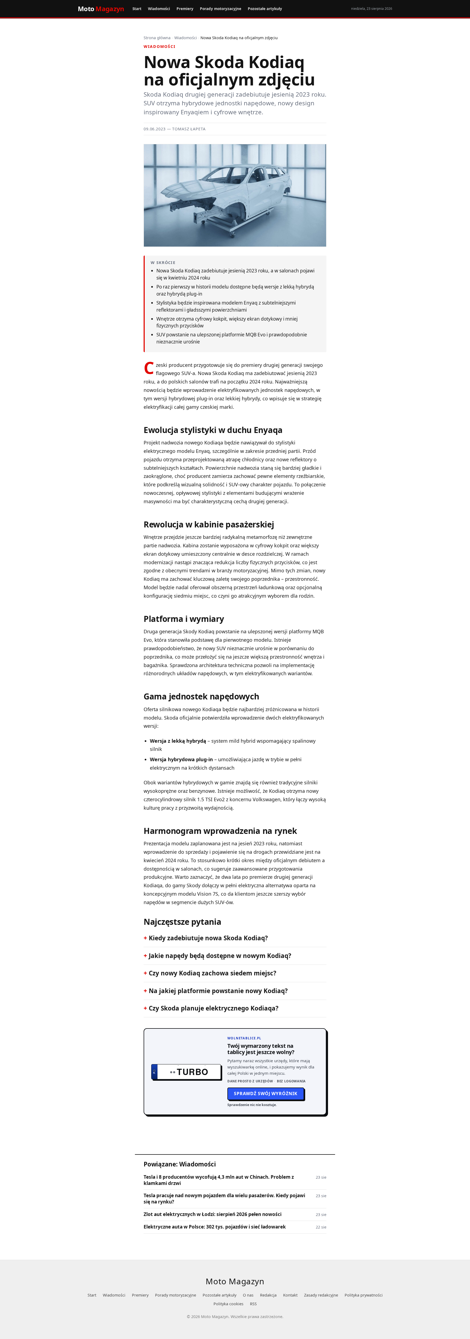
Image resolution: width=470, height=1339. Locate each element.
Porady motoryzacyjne (220, 8)
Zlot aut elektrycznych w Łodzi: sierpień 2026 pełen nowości (213, 1214)
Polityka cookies (228, 1303)
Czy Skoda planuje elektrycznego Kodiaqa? (214, 1008)
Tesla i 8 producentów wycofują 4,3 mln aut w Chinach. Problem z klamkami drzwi (219, 1180)
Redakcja (268, 1295)
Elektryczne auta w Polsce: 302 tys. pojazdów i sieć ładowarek (215, 1227)
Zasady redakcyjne (321, 1295)
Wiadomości (159, 8)
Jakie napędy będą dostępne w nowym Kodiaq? (220, 955)
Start (136, 8)
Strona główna (157, 37)
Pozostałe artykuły (265, 8)
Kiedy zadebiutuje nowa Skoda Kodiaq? (208, 938)
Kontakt (290, 1295)
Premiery (185, 8)
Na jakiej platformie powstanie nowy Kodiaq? (218, 991)
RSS (253, 1303)
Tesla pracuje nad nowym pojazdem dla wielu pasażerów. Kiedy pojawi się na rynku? (224, 1199)
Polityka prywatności (364, 1295)
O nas (248, 1295)
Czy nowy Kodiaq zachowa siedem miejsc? (212, 973)
